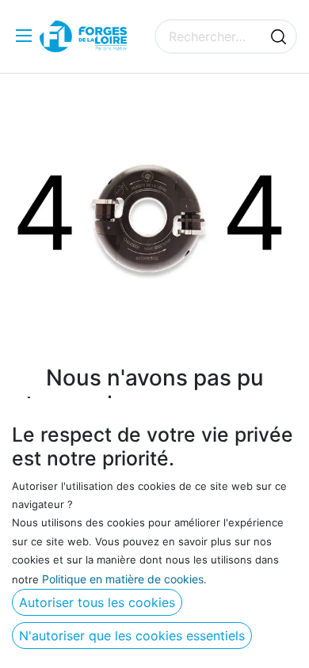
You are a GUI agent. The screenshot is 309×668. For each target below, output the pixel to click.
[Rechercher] (278, 36)
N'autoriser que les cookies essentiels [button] (132, 635)
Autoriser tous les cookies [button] (97, 602)
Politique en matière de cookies (123, 579)
